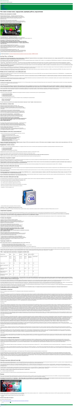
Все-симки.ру (7, 0)
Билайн (3, 5)
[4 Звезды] (11, 395)
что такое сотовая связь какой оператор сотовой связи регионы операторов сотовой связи (15, 400)
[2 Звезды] (5, 395)
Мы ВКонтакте (4, 9)
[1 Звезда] (1, 395)
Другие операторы (4, 8)
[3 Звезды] (8, 395)
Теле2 (3, 7)
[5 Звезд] (14, 395)
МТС (3, 6)
